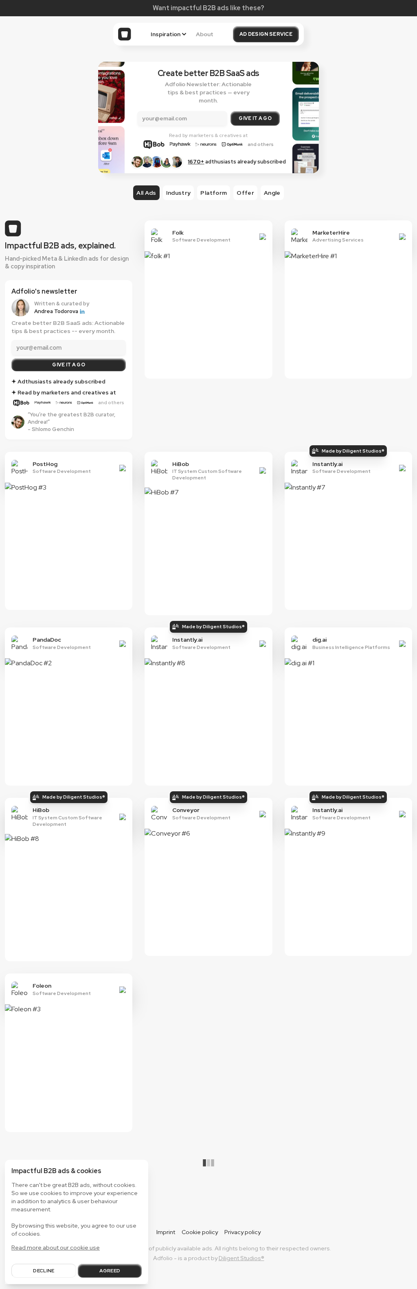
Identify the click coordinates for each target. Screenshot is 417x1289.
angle (272, 192)
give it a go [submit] (68, 364)
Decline (43, 1270)
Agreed (110, 1270)
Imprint (165, 1232)
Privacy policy (242, 1232)
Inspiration (165, 34)
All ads (146, 192)
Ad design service (265, 34)
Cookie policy (200, 1232)
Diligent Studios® (241, 1258)
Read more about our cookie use (55, 1247)
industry (178, 192)
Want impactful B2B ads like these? (208, 8)
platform (213, 192)
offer (245, 192)
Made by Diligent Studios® (353, 451)
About (204, 34)
